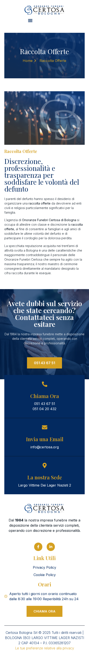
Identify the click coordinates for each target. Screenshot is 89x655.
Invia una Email (44, 439)
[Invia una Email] (44, 427)
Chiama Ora (44, 395)
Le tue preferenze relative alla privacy (44, 648)
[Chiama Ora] (44, 384)
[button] (30, 20)
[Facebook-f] (38, 547)
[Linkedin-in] (51, 547)
